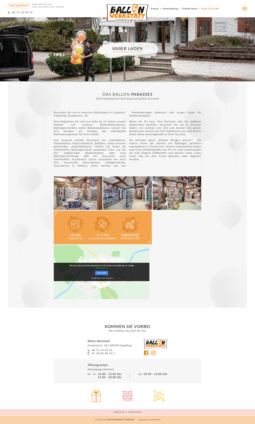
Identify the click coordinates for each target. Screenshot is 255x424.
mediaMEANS (155, 420)
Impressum (119, 412)
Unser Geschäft (210, 9)
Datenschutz (134, 412)
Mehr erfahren (102, 268)
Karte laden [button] (101, 273)
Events (155, 9)
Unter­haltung (170, 9)
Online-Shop (189, 9)
